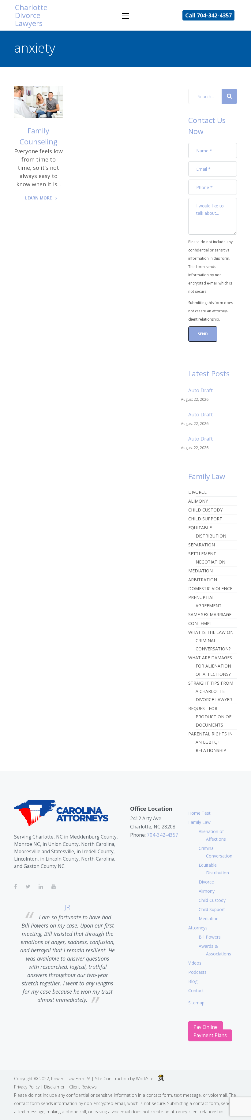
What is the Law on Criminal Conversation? (211, 640)
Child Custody (205, 510)
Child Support (205, 519)
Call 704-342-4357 (208, 15)
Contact (196, 990)
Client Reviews (83, 1087)
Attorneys (198, 928)
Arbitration (202, 579)
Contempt (200, 623)
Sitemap (196, 1003)
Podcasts (197, 972)
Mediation (200, 571)
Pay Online (205, 1027)
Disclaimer (54, 1087)
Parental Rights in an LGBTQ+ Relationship (210, 742)
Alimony (198, 501)
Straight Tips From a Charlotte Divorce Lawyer (210, 691)
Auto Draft (200, 390)
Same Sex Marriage (209, 614)
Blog (192, 981)
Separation (201, 545)
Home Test (199, 813)
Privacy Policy (26, 1087)
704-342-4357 (162, 835)
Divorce (197, 492)
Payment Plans (210, 1035)
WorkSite (144, 1078)
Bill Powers (210, 937)
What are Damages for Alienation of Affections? (210, 666)
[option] (67, 954)
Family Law (199, 822)
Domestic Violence (210, 588)
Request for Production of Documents (209, 716)
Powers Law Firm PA (70, 1078)
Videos (194, 963)
